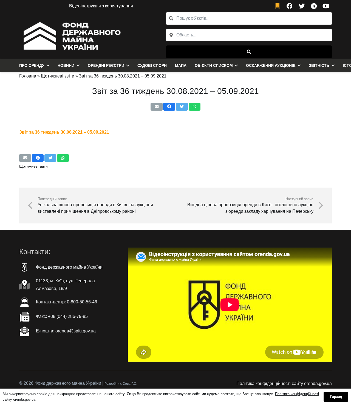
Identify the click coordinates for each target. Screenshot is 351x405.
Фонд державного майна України (69, 267)
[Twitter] (302, 6)
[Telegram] (314, 6)
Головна (27, 76)
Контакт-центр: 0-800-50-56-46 (66, 302)
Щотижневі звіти (57, 76)
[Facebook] (290, 6)
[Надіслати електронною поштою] (156, 107)
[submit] (249, 51)
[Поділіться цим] (169, 107)
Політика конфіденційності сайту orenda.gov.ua (284, 383)
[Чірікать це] (182, 107)
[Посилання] (70, 35)
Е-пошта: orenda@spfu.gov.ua (66, 331)
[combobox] (249, 35)
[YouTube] (326, 6)
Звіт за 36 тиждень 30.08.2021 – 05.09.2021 (64, 132)
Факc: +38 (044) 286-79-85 (62, 316)
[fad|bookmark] (278, 6)
